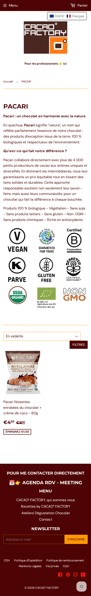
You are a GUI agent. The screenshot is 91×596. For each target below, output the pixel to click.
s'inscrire (76, 539)
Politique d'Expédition (28, 560)
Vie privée (52, 566)
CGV (7, 560)
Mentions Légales (30, 566)
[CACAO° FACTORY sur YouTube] (83, 575)
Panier (82, 5)
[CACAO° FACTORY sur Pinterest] (68, 575)
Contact (45, 519)
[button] (66, 16)
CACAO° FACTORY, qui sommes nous (45, 500)
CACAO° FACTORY (47, 588)
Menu (13, 5)
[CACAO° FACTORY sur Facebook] (60, 575)
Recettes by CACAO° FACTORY (45, 506)
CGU (66, 566)
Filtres (78, 345)
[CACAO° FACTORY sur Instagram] (75, 575)
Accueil (8, 81)
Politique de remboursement (65, 560)
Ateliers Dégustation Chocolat (45, 513)
